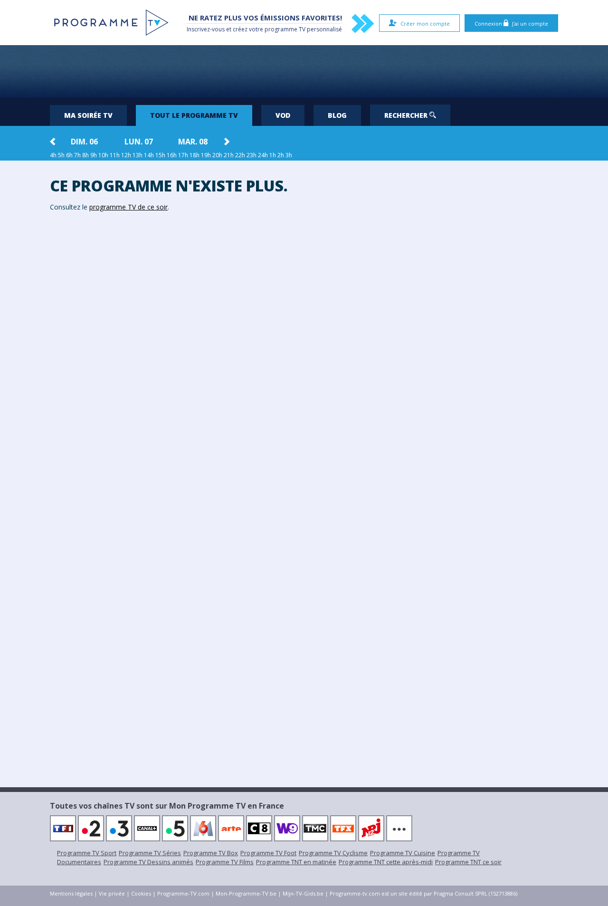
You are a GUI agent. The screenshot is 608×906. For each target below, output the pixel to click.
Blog (337, 115)
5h (61, 155)
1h (272, 155)
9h (93, 155)
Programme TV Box (210, 853)
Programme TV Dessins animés (148, 862)
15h (160, 155)
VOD (283, 115)
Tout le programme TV (194, 115)
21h (229, 155)
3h (288, 155)
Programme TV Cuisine (402, 853)
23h (251, 155)
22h (240, 155)
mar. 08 (193, 141)
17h (183, 155)
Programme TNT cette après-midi (386, 862)
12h (126, 155)
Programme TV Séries (150, 853)
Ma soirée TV (88, 115)
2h (280, 155)
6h (69, 155)
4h (53, 155)
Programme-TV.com (183, 893)
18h (195, 155)
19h (206, 155)
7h (77, 155)
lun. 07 (138, 141)
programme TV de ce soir (128, 206)
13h (137, 155)
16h (172, 155)
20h (217, 155)
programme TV (285, 29)
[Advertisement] (304, 71)
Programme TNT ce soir (468, 862)
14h (149, 155)
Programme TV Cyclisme (333, 853)
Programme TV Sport (86, 853)
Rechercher (406, 115)
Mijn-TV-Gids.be (303, 893)
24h (263, 155)
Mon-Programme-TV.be (246, 893)
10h (103, 155)
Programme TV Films (225, 862)
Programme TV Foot (268, 853)
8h (85, 155)
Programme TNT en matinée (296, 862)
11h (115, 155)
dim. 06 (84, 141)
